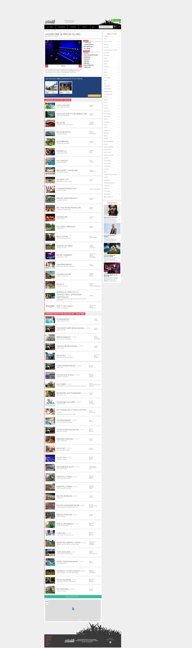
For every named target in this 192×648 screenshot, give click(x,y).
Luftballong (107, 130)
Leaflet (81, 620)
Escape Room (107, 86)
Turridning (106, 185)
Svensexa (106, 177)
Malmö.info (47, 30)
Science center (107, 152)
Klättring (106, 108)
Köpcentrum (107, 116)
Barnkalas (106, 61)
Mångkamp (106, 133)
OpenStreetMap (90, 620)
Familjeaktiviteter (108, 91)
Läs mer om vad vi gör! (87, 641)
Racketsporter (107, 149)
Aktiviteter (54, 30)
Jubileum (106, 100)
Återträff (106, 47)
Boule (105, 69)
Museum (106, 144)
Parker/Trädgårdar (108, 147)
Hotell (84, 27)
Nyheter (73, 27)
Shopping (106, 158)
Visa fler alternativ (93, 95)
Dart (105, 83)
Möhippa (106, 138)
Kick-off (106, 105)
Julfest (105, 102)
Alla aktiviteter (109, 197)
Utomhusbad (107, 191)
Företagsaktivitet (108, 94)
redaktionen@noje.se (110, 639)
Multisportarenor (108, 141)
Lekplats (106, 127)
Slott (105, 171)
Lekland (106, 124)
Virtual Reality (107, 194)
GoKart (105, 97)
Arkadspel (106, 44)
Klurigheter (107, 111)
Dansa (105, 80)
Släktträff (106, 169)
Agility (105, 39)
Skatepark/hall (107, 166)
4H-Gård (106, 36)
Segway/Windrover (108, 155)
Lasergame (106, 122)
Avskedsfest (107, 52)
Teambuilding (107, 180)
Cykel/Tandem (107, 77)
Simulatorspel (107, 163)
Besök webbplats (89, 44)
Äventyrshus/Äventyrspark (110, 50)
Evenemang (61, 27)
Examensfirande (107, 88)
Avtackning (106, 55)
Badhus (105, 58)
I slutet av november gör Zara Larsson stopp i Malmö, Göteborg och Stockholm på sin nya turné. (111, 259)
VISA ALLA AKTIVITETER (72, 596)
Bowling (106, 72)
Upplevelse (106, 188)
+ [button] (47, 601)
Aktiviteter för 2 (108, 41)
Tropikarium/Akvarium (109, 183)
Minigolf (106, 135)
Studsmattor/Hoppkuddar (110, 174)
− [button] (47, 604)
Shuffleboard (107, 160)
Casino (105, 75)
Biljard (105, 64)
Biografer (106, 66)
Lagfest (105, 119)
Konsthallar (107, 113)
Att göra (50, 27)
